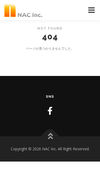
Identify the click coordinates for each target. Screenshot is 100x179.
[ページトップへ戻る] (50, 136)
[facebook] (50, 110)
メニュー (91, 10)
